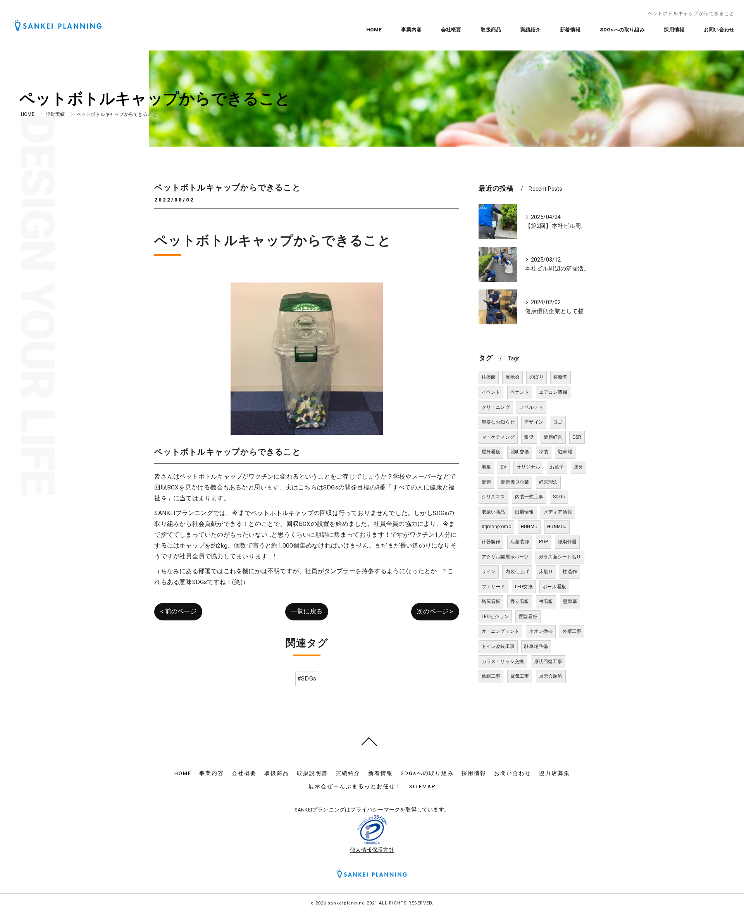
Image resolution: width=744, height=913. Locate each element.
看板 (486, 467)
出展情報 (524, 512)
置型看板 (527, 616)
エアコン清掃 (553, 392)
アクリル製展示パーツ (505, 557)
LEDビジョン (495, 616)
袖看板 (546, 601)
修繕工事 (491, 676)
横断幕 (560, 377)
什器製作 (491, 541)
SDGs (559, 497)
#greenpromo (496, 526)
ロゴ (557, 422)
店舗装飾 (519, 541)
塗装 (543, 452)
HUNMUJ (557, 526)
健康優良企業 (515, 482)
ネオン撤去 (541, 631)
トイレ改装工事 (498, 646)
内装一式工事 (529, 497)
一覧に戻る (306, 611)
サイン (489, 571)
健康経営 (553, 437)
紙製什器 (567, 541)
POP (543, 541)
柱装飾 (489, 377)
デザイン (533, 422)
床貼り (546, 571)
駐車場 (565, 452)
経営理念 (548, 482)
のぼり (536, 377)
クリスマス (493, 497)
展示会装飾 (551, 676)
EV (503, 467)
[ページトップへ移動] (369, 741)
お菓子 (557, 467)
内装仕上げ (517, 571)
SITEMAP (422, 786)
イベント (491, 392)
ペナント (519, 392)
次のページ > (435, 611)
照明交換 (519, 452)
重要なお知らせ (498, 422)
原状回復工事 (548, 661)
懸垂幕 (570, 601)
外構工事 (572, 631)
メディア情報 (558, 512)
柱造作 (570, 571)
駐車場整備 (536, 646)
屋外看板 (491, 452)
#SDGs (306, 678)
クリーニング (496, 407)
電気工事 (519, 676)
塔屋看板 (491, 601)
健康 (486, 482)
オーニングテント (501, 631)
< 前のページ (178, 611)
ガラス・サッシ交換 (503, 661)
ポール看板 (554, 586)
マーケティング (498, 437)
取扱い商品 (493, 512)
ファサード (493, 586)
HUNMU (529, 526)
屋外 (578, 467)
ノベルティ (531, 407)
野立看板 (519, 601)
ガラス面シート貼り (560, 557)
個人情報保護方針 (372, 850)
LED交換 (524, 586)
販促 (529, 437)
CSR (577, 437)
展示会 (512, 377)
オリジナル (528, 467)
